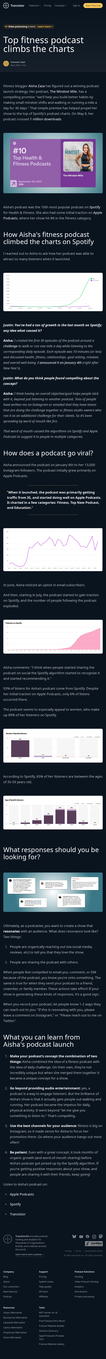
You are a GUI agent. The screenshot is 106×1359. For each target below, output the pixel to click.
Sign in (76, 5)
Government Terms (94, 1251)
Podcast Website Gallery (51, 1344)
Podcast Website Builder (51, 1325)
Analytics (79, 1286)
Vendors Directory (48, 1330)
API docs (43, 1291)
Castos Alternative (12, 1327)
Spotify (94, 207)
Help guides (45, 1286)
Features (33, 5)
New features (10, 1291)
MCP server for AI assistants (48, 1314)
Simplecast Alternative (14, 1332)
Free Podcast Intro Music (52, 1320)
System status (46, 1281)
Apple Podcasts (22, 1194)
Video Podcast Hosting (86, 1281)
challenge (10, 346)
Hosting (79, 1276)
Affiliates (43, 1296)
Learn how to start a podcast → (29, 1254)
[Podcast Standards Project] (94, 1243)
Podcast (7, 1296)
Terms (78, 1251)
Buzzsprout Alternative (15, 1317)
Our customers (11, 1286)
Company (59, 5)
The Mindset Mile (63, 91)
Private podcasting (84, 1296)
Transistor (18, 1214)
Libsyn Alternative (12, 1312)
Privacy (68, 1251)
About (6, 1281)
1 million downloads (45, 119)
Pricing (47, 5)
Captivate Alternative (14, 1322)
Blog (5, 1276)
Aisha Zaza (36, 86)
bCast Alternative (12, 1337)
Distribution (81, 1291)
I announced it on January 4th (60, 362)
